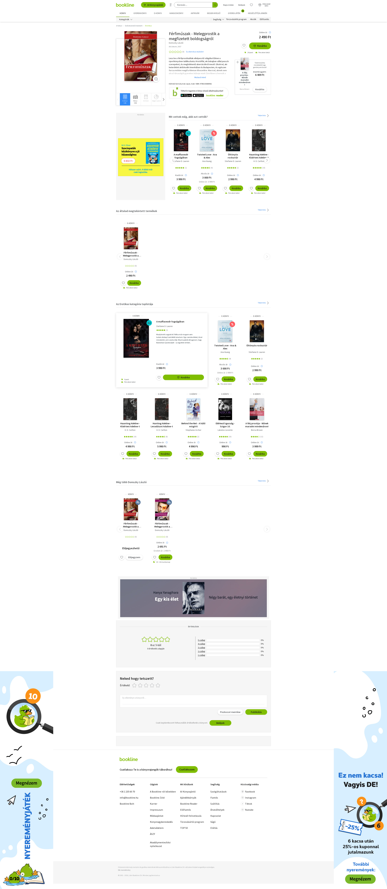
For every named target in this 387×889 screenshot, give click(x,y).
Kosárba (262, 46)
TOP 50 (184, 827)
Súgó (213, 821)
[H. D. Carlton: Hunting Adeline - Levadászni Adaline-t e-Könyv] (162, 409)
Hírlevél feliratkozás (191, 815)
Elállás (214, 827)
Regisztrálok (228, 5)
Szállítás (215, 803)
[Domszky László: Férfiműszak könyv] (131, 509)
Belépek (241, 5)
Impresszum (156, 809)
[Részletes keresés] (170, 5)
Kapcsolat (215, 815)
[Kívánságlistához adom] (244, 45)
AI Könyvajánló (155, 4)
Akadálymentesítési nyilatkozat (160, 844)
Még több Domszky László (131, 482)
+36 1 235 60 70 (127, 791)
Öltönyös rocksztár (233, 156)
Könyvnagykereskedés (161, 821)
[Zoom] (156, 78)
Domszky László (131, 259)
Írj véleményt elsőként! (195, 52)
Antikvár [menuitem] (195, 13)
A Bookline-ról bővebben (163, 791)
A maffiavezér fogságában (181, 156)
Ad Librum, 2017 (175, 46)
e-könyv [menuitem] (158, 13)
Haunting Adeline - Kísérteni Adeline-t (259, 156)
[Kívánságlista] (251, 5)
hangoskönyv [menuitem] (176, 13)
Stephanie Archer (193, 430)
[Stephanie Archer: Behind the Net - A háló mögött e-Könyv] (193, 409)
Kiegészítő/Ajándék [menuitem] (257, 13)
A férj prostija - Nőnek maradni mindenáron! (256, 425)
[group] (125, 99)
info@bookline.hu (129, 797)
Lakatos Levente (225, 430)
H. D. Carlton (259, 161)
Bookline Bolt (127, 803)
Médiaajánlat (156, 815)
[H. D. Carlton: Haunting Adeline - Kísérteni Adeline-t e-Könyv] (259, 140)
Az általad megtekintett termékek (136, 211)
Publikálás (256, 711)
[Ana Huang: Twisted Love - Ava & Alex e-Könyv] (207, 140)
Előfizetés (264, 19)
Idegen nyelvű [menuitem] (213, 13)
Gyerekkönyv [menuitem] (139, 13)
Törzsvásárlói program (236, 19)
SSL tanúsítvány (124, 870)
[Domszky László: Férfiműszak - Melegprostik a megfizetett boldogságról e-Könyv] (140, 56)
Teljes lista (262, 115)
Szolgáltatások (218, 791)
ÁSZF (152, 833)
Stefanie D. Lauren (181, 161)
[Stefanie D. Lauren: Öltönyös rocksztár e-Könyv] (233, 140)
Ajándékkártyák (188, 797)
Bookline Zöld (157, 797)
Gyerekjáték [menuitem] (236, 12)
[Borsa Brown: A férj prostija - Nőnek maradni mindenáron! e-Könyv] (257, 409)
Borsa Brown (257, 430)
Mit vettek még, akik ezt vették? (188, 116)
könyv (131, 494)
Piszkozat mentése (230, 711)
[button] (163, 99)
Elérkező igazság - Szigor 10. (225, 425)
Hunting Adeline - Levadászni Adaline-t (162, 425)
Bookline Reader (188, 803)
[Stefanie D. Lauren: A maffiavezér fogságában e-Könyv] (181, 140)
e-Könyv (181, 125)
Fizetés (214, 797)
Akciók (253, 19)
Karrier (153, 803)
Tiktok (248, 803)
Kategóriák (124, 19)
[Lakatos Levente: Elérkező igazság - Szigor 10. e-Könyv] (225, 409)
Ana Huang (207, 161)
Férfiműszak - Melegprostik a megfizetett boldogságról (131, 254)
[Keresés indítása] (215, 5)
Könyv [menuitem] (123, 13)
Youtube (249, 809)
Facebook (250, 791)
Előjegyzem (134, 557)
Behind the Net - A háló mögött (193, 425)
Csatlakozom (187, 769)
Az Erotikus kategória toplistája (134, 304)
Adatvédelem (157, 827)
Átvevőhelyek (217, 809)
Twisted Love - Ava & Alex (207, 156)
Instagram (250, 797)
